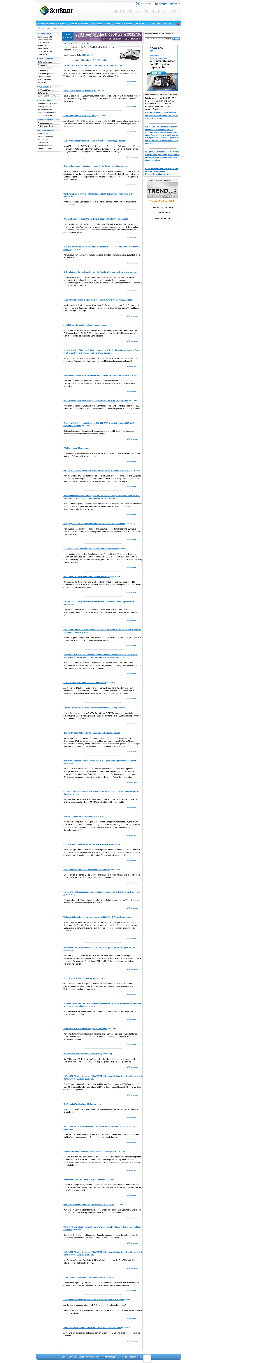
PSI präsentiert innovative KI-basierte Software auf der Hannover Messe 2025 (97, 470)
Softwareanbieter (79, 23)
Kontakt (80, 1357)
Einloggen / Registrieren (169, 4)
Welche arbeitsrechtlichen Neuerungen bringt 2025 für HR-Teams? (92, 917)
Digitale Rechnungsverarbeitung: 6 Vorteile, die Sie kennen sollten (91, 166)
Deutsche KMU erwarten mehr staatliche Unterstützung (87, 577)
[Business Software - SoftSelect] (55, 10)
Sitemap (123, 1357)
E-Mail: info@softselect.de (161, 23)
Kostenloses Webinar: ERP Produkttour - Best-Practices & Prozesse (93, 1300)
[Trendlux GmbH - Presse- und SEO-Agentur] (162, 221)
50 (88, 55)
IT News (140, 23)
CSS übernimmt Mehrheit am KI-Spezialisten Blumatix (86, 844)
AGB (117, 1357)
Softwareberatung (101, 23)
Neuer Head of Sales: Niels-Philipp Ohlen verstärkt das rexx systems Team (95, 400)
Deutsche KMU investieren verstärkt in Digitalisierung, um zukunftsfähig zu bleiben (99, 1126)
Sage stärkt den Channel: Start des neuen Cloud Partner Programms (93, 300)
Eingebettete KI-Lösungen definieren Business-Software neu (89, 1151)
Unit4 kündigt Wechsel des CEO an (78, 1104)
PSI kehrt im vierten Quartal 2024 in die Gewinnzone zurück (88, 65)
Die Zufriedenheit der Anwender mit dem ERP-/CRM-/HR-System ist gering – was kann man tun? (161, 115)
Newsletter (146, 4)
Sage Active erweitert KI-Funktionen (79, 91)
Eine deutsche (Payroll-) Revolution (78, 816)
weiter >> (106, 60)
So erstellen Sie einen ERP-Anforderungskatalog (84, 1179)
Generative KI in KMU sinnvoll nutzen (79, 978)
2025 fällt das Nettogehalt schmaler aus (80, 325)
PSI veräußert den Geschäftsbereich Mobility (82, 1054)
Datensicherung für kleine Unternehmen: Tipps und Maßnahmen (91, 219)
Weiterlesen (131, 81)
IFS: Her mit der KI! (71, 448)
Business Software (68, 1357)
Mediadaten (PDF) (136, 1357)
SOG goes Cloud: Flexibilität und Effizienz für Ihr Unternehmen (90, 549)
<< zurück (75, 60)
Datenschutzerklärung (105, 1357)
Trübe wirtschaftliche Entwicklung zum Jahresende (85, 1029)
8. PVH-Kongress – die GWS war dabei (79, 116)
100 (91, 55)
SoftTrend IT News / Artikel (53, 28)
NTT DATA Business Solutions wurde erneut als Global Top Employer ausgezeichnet (99, 761)
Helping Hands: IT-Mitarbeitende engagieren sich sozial (87, 733)
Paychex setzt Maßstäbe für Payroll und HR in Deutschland (88, 1205)
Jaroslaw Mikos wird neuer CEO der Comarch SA (84, 683)
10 (83, 55)
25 (85, 55)
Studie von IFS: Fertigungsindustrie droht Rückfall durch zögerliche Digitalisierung (98, 602)
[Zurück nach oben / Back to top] (147, 1358)
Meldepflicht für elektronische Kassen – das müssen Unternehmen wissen (95, 375)
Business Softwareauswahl (52, 23)
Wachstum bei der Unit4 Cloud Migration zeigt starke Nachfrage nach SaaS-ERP (98, 194)
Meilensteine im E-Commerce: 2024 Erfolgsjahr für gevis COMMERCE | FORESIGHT (99, 948)
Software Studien (123, 23)
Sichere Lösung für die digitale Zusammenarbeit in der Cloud (89, 708)
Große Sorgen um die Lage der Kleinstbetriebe (83, 1277)
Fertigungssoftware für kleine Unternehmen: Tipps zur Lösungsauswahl (94, 524)
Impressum (89, 1357)
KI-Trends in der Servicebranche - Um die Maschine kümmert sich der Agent (96, 272)
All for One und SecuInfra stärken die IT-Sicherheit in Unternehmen (92, 1328)
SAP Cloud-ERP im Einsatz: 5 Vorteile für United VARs (86, 870)
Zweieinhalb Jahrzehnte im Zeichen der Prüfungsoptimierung (89, 141)
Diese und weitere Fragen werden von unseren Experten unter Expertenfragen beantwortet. (161, 171)
